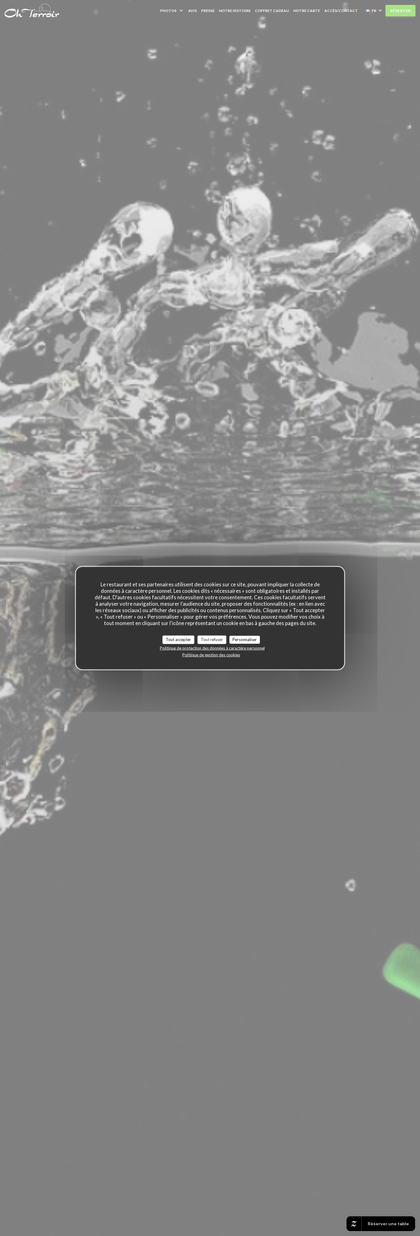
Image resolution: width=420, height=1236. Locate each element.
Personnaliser (244, 639)
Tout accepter (178, 639)
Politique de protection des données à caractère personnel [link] (212, 647)
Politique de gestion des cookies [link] (211, 654)
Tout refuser (212, 639)
